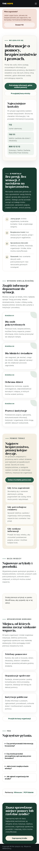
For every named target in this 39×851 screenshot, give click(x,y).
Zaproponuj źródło (19, 838)
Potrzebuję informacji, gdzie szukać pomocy (20, 86)
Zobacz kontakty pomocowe (19, 480)
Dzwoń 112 (19, 25)
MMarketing (6, 848)
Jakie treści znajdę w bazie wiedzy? (17, 767)
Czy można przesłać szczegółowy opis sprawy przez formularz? (18, 756)
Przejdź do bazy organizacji (19, 719)
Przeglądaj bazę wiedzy (20, 93)
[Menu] (36, 4)
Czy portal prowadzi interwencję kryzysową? (19, 745)
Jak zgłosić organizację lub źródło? (17, 777)
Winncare (18, 792)
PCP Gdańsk (29, 792)
